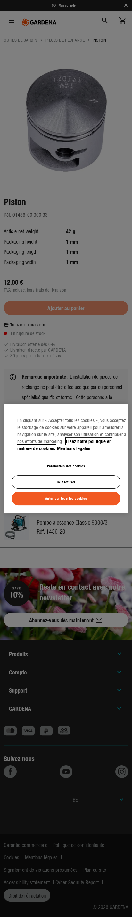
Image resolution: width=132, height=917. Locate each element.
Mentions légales (73, 448)
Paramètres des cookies (66, 465)
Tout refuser (66, 481)
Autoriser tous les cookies (66, 498)
